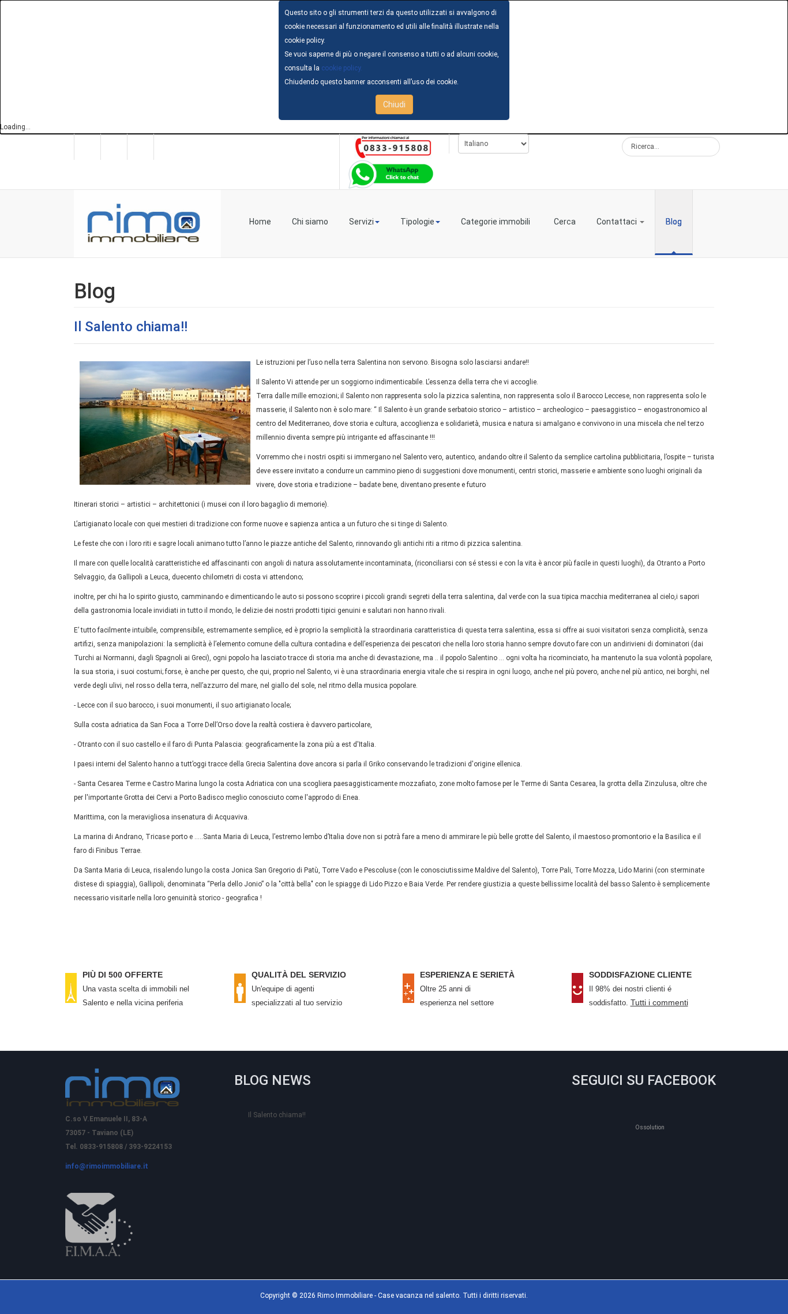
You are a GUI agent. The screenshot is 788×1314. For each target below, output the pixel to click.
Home (260, 221)
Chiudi (394, 104)
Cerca (565, 221)
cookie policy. (341, 68)
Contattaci (617, 221)
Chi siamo (310, 221)
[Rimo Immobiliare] (147, 223)
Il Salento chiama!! (130, 327)
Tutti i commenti (659, 1002)
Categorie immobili (495, 221)
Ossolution (650, 1127)
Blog (674, 221)
